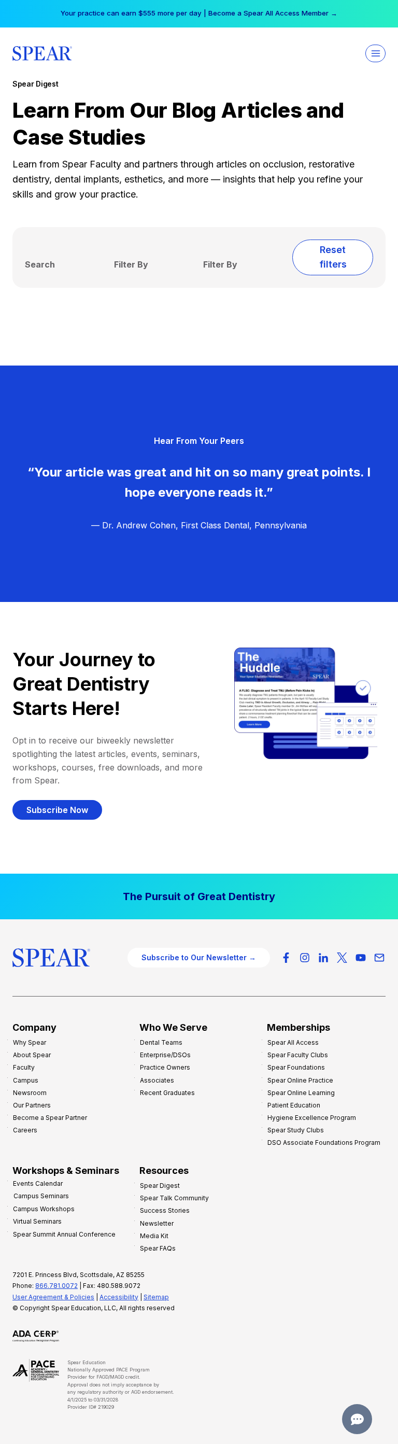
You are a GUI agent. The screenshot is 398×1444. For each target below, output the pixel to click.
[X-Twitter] (342, 957)
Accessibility (119, 1297)
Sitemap (156, 1297)
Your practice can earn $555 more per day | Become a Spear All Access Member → (199, 13)
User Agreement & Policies (53, 1297)
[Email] (379, 957)
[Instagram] (305, 957)
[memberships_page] (199, 896)
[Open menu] (375, 53)
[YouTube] (361, 957)
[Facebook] (286, 957)
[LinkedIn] (323, 957)
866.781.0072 (56, 1285)
